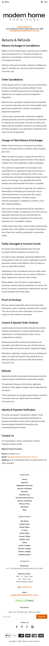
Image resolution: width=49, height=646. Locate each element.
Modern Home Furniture (31, 641)
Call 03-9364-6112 (24, 27)
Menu (6, 2)
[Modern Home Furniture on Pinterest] (22, 627)
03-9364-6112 (26, 587)
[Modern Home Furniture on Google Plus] (27, 627)
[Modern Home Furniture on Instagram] (32, 627)
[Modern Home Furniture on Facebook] (16, 627)
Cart (45, 2)
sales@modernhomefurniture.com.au (24, 30)
